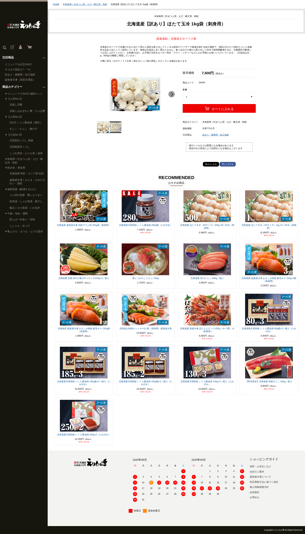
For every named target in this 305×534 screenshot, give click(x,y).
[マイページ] (20, 47)
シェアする (228, 164)
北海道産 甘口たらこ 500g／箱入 (207, 278)
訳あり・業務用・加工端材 (20, 74)
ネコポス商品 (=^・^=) (17, 69)
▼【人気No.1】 (14, 98)
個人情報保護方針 (259, 487)
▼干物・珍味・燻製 (16, 213)
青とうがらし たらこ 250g (145, 278)
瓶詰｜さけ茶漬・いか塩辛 (25, 207)
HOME (56, 4)
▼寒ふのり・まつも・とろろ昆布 (24, 231)
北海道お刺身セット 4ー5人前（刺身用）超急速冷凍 (145, 328)
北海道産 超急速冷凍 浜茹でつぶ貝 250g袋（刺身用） (84, 225)
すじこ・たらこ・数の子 (23, 129)
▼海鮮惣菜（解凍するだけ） (21, 189)
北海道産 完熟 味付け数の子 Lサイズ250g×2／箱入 (83, 278)
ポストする (212, 164)
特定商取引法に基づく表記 (264, 482)
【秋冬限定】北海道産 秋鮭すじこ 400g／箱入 (269, 381)
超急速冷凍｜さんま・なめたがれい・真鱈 (27, 182)
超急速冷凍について (260, 476)
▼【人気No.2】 (14, 116)
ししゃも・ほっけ (20, 225)
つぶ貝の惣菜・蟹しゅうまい (26, 195)
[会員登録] (12, 47)
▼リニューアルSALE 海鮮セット (24, 93)
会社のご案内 (257, 471)
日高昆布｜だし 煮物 (21, 140)
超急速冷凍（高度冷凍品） (20, 79)
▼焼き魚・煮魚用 (15, 167)
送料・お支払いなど (260, 466)
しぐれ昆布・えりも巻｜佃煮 (26, 153)
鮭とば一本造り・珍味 (22, 219)
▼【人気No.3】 (14, 134)
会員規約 (254, 492)
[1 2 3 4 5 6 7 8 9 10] (219, 96)
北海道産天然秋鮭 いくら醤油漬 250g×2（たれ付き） (83, 434)
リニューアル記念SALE (18, 64)
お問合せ (254, 497)
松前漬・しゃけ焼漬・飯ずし (26, 201)
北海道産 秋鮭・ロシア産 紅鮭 (27, 173)
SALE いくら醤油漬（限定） (26, 122)
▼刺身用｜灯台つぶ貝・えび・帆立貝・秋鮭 (24, 161)
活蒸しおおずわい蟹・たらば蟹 (27, 111)
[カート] (29, 47)
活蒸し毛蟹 (16, 104)
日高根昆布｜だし (20, 146)
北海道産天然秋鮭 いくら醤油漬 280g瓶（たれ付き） (145, 225)
